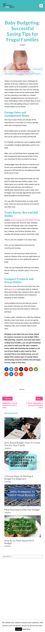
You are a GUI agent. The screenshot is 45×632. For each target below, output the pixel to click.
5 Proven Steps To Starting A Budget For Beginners (18, 477)
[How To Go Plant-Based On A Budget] (22, 526)
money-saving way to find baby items (24, 220)
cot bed (14, 289)
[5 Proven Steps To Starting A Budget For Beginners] (22, 462)
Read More (26, 629)
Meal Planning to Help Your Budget (22, 509)
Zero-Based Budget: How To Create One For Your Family (22, 444)
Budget (22, 45)
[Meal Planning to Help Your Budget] (22, 495)
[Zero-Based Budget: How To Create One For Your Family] (22, 428)
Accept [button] (18, 629)
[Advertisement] (22, 588)
